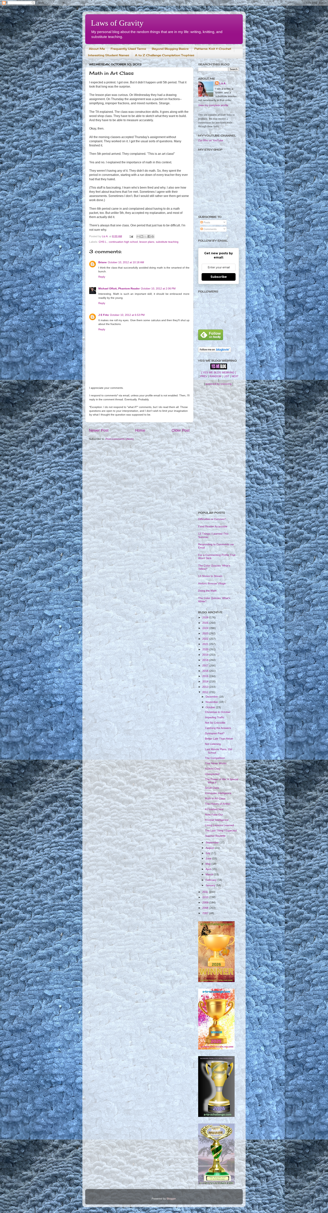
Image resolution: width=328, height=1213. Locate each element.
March (210, 874)
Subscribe (219, 277)
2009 (205, 902)
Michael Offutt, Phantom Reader (119, 288)
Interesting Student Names (108, 55)
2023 (205, 633)
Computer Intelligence (218, 793)
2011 (205, 891)
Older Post (181, 430)
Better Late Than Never (219, 738)
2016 (205, 670)
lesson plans (146, 241)
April (209, 869)
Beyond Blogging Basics (170, 49)
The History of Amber (217, 803)
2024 (205, 628)
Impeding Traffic (214, 717)
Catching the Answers (218, 727)
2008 (205, 907)
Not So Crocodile (215, 722)
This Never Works (215, 763)
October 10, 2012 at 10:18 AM (126, 262)
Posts (206, 222)
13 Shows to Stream (210, 576)
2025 (205, 622)
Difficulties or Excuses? (212, 519)
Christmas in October (217, 712)
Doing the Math (207, 590)
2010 (205, 897)
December (212, 696)
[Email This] (138, 236)
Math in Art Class (215, 798)
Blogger (171, 1198)
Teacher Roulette (215, 835)
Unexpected (212, 773)
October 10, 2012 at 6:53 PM (127, 314)
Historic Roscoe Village (212, 583)
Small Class (212, 787)
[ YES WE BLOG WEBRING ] (218, 372)
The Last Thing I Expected (221, 830)
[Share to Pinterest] (153, 236)
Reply (101, 276)
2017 (205, 665)
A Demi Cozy (212, 768)
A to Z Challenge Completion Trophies (164, 55)
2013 (205, 686)
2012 (205, 692)
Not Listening (213, 743)
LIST (226, 376)
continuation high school (123, 241)
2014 (205, 681)
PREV (203, 376)
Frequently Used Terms (128, 49)
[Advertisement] (218, 448)
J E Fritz (103, 314)
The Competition (215, 757)
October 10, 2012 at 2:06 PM (158, 288)
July (208, 853)
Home (140, 430)
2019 (205, 654)
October (211, 707)
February (211, 879)
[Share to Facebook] (149, 236)
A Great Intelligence (217, 819)
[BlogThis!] (142, 236)
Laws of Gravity (117, 23)
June (209, 858)
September (213, 842)
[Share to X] (145, 236)
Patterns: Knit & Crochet (212, 49)
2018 (205, 659)
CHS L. (103, 241)
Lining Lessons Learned (219, 825)
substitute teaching (167, 241)
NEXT (235, 376)
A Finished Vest (214, 809)
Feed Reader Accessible (212, 526)
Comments (210, 229)
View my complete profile (213, 105)
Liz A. (222, 83)
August (210, 847)
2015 (205, 676)
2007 (205, 913)
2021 (205, 644)
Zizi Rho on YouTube (210, 140)
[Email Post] (131, 236)
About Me (97, 49)
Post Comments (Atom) (120, 438)
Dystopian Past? (215, 733)
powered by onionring (219, 383)
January (211, 885)
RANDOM (215, 376)
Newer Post (99, 430)
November (212, 701)
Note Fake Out (214, 814)
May (208, 863)
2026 (205, 617)
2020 (205, 649)
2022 (205, 638)
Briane (102, 262)
